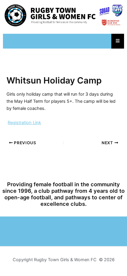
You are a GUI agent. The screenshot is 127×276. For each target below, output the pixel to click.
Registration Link (24, 122)
